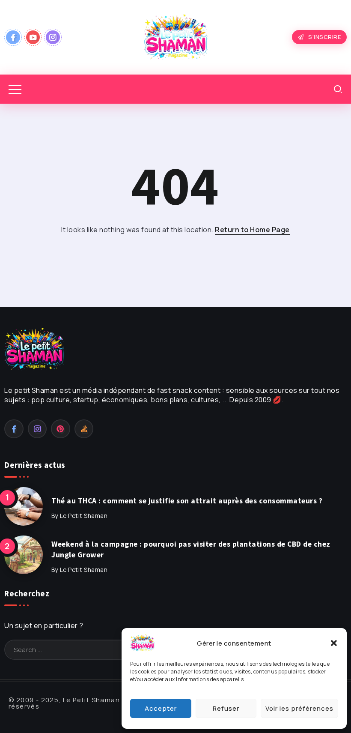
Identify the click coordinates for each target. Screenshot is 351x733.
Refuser (226, 708)
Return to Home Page (252, 229)
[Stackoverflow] (84, 428)
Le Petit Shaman (84, 516)
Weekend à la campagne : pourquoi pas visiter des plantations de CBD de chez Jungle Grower (190, 549)
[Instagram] (53, 37)
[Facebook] (13, 37)
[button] (334, 643)
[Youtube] (33, 37)
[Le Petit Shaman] (175, 36)
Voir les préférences (299, 708)
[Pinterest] (60, 428)
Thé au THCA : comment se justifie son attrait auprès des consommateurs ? (186, 501)
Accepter (161, 708)
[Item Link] (23, 506)
